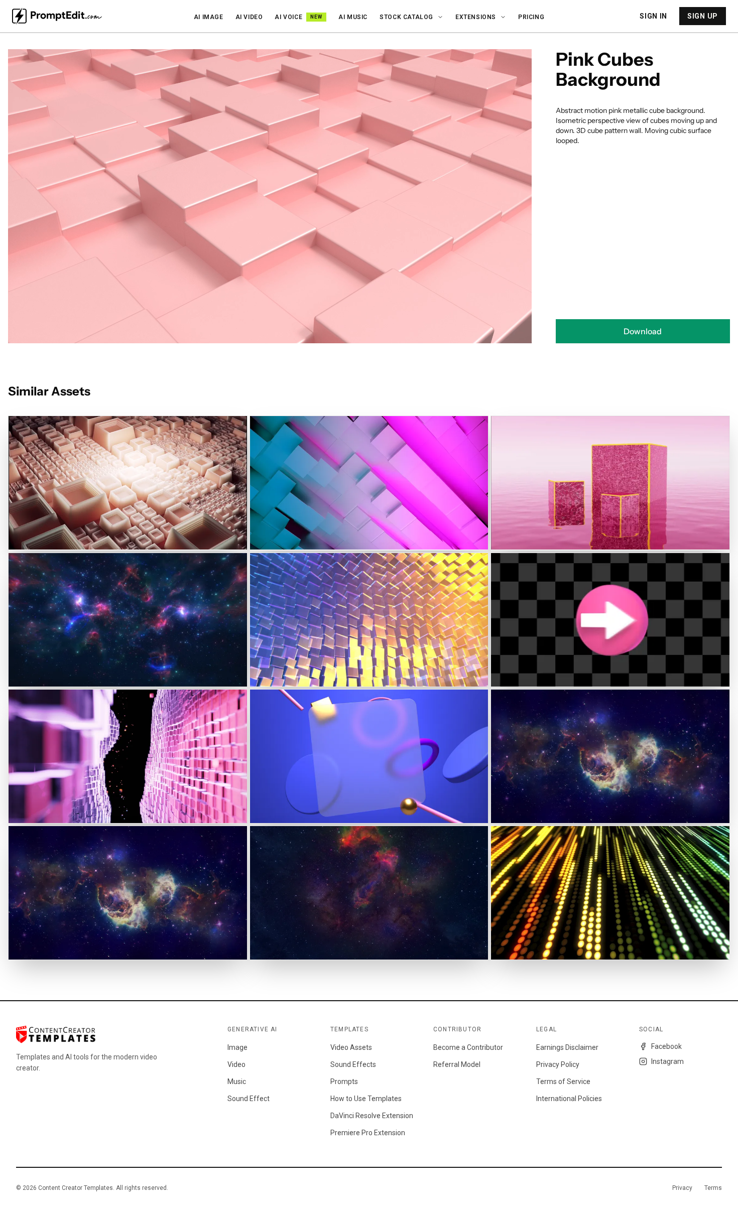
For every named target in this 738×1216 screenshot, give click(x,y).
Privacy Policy (557, 1064)
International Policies (569, 1099)
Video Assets (351, 1047)
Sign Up (702, 16)
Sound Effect (248, 1099)
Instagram (667, 1061)
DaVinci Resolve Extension (371, 1116)
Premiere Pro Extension (367, 1133)
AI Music (352, 17)
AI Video (249, 17)
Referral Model (456, 1064)
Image (237, 1047)
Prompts (344, 1081)
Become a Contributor (468, 1047)
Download (643, 331)
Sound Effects (353, 1064)
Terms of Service (563, 1081)
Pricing (531, 17)
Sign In (653, 16)
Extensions (475, 17)
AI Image (208, 17)
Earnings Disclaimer (567, 1047)
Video (236, 1064)
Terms (713, 1187)
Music (236, 1081)
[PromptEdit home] (57, 16)
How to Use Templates (366, 1099)
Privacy (682, 1187)
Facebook (666, 1046)
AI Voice (298, 17)
